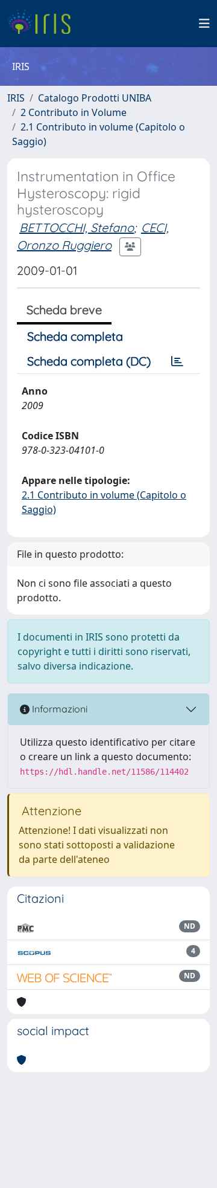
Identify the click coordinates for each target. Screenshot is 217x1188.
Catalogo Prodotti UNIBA (94, 98)
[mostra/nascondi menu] (204, 24)
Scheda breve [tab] (64, 309)
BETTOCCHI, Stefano (76, 227)
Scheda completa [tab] (75, 336)
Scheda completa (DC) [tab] (89, 361)
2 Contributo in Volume (73, 112)
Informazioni (58, 709)
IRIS (16, 98)
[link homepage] (43, 23)
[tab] (177, 361)
